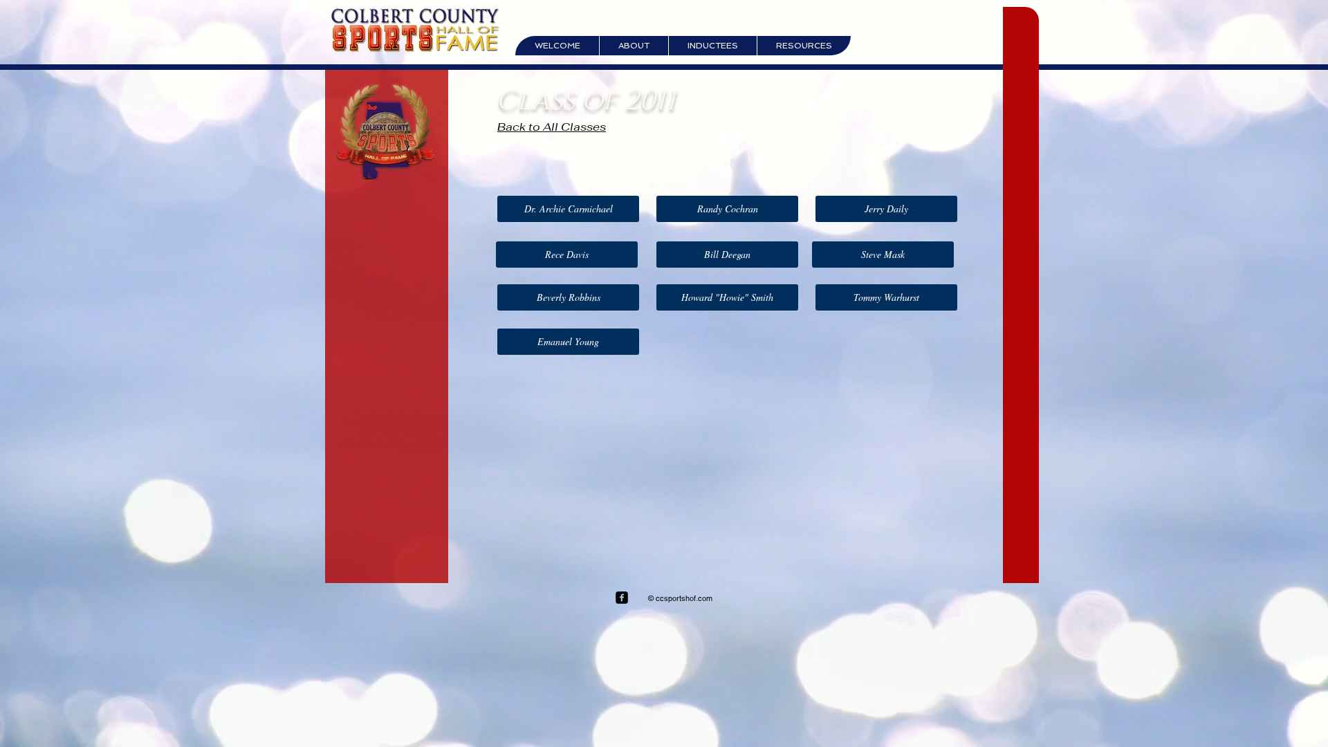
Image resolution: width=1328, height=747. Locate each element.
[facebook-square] (622, 597)
